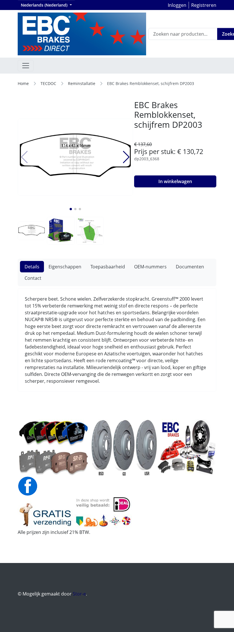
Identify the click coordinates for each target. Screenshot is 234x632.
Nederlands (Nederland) (44, 5)
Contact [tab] (33, 278)
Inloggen (177, 5)
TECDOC (48, 83)
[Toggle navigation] (26, 65)
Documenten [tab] (190, 267)
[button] (71, 209)
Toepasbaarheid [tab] (107, 267)
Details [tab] (32, 267)
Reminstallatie (81, 83)
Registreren (203, 5)
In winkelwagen (175, 181)
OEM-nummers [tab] (150, 267)
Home (23, 83)
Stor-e (79, 594)
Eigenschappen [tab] (65, 267)
